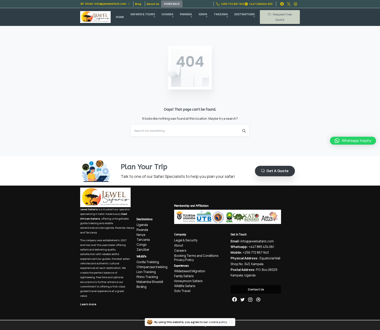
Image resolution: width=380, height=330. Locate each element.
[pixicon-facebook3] (234, 299)
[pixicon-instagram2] (250, 299)
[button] (353, 141)
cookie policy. (218, 322)
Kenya (130, 227)
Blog (138, 4)
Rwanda (120, 227)
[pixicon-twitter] (242, 299)
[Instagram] (295, 4)
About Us (153, 4)
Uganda (109, 227)
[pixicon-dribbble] (258, 299)
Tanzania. (91, 232)
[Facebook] (282, 4)
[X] (288, 4)
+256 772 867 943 (232, 4)
